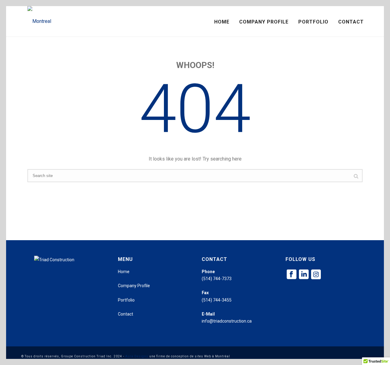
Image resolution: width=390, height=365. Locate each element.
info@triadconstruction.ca (227, 321)
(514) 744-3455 (217, 300)
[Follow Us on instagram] (316, 274)
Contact (351, 22)
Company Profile (264, 22)
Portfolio (313, 22)
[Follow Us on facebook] (291, 274)
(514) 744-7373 (217, 278)
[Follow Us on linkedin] (304, 274)
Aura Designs (136, 356)
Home (221, 22)
